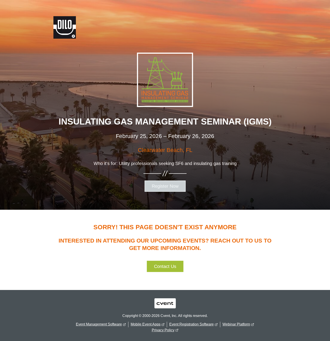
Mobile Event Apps (146, 324)
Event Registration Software (191, 324)
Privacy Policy (163, 330)
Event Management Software (99, 324)
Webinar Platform (236, 324)
